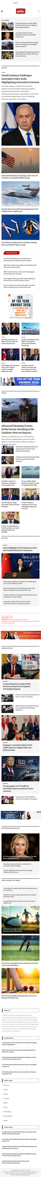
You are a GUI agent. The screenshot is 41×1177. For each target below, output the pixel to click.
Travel (5, 1107)
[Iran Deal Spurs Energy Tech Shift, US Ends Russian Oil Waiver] (10, 498)
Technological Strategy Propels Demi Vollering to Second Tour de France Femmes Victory (27, 54)
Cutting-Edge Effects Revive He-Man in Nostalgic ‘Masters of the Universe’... (18, 871)
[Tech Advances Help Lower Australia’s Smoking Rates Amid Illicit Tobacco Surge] (20, 230)
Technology (7, 1112)
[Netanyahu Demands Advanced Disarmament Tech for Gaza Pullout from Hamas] (7, 450)
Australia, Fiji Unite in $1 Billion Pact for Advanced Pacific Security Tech (9, 341)
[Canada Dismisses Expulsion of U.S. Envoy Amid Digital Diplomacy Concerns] (30, 499)
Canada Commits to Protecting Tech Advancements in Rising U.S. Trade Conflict (20, 596)
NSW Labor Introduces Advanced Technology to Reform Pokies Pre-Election (19, 273)
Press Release (8, 1116)
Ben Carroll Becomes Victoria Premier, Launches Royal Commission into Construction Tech (19, 286)
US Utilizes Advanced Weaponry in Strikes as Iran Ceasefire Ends (9, 483)
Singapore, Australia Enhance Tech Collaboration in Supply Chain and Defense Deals (17, 747)
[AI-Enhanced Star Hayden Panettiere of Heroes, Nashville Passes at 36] (7, 36)
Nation (5, 1094)
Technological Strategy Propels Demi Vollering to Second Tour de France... (20, 889)
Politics (5, 1089)
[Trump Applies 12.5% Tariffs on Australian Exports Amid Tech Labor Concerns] (20, 775)
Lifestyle (6, 1098)
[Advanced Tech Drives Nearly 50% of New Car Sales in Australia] (7, 698)
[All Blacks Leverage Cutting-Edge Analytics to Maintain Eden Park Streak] (20, 920)
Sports (5, 1120)
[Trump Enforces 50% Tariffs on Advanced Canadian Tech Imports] (7, 800)
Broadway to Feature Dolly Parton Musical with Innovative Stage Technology (17, 865)
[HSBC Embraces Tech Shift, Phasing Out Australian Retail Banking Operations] (7, 709)
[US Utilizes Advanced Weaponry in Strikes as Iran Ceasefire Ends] (10, 476)
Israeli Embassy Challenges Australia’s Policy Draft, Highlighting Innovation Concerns (20, 79)
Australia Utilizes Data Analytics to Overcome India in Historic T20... (19, 902)
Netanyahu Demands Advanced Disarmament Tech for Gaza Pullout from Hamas (27, 449)
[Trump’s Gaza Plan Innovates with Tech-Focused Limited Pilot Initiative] (7, 460)
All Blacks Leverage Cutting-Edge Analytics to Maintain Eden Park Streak (19, 895)
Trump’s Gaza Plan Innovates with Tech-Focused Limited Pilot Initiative (27, 459)
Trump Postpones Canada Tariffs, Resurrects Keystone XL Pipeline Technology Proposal (26, 25)
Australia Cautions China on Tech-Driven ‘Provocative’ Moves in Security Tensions (16, 602)
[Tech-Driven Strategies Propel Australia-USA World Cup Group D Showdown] (20, 950)
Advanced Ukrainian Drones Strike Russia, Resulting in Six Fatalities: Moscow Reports (26, 44)
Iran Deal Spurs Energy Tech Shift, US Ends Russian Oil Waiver (10, 504)
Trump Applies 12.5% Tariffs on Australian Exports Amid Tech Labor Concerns (18, 788)
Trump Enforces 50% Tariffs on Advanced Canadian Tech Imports (26, 798)
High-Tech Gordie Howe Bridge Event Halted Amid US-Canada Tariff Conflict (20, 266)
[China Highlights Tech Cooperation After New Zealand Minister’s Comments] (20, 561)
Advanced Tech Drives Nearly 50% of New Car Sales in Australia (27, 696)
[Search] (39, 12)
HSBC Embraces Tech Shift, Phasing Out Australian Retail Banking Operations (27, 708)
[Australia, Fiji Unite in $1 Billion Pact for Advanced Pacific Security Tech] (10, 334)
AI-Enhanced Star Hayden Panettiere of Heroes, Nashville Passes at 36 (25, 35)
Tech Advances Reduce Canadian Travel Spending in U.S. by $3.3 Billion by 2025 (19, 583)
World (5, 1103)
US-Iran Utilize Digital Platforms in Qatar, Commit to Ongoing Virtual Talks (30, 483)
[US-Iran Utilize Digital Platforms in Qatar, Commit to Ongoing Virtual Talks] (30, 476)
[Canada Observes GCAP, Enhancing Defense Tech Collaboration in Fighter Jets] (20, 197)
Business (6, 1085)
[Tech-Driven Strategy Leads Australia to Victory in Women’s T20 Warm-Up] (20, 983)
